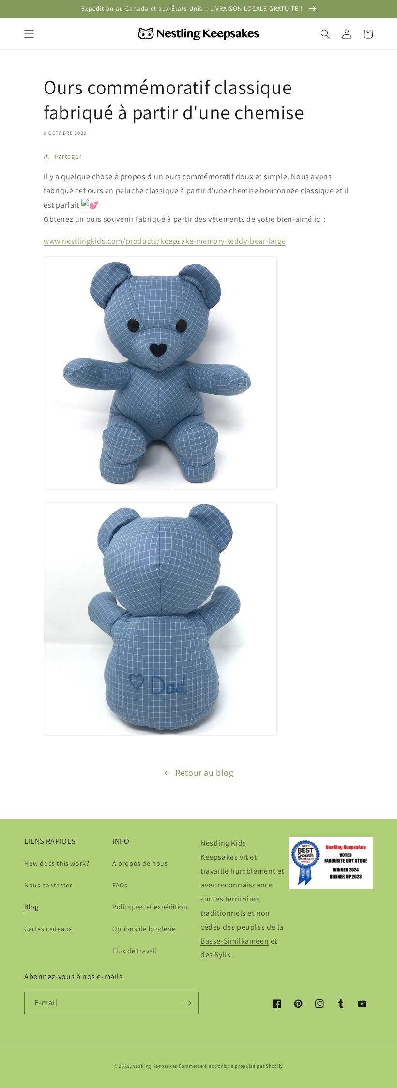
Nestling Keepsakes (154, 1066)
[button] (29, 34)
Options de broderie (143, 928)
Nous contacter (48, 885)
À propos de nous (140, 863)
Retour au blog (204, 772)
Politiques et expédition (149, 906)
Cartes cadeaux (48, 928)
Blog (31, 906)
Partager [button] (68, 156)
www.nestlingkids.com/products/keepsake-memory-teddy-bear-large (165, 241)
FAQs (119, 885)
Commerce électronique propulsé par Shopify (231, 1066)
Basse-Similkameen (234, 941)
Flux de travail (134, 951)
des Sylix (215, 954)
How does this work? (56, 863)
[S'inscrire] (187, 1003)
